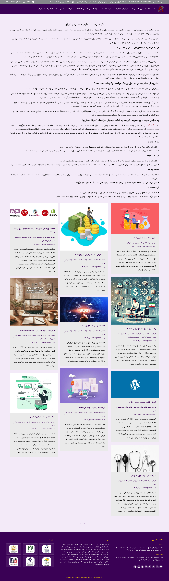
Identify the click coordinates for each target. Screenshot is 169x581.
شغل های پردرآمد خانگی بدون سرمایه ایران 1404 (37, 330)
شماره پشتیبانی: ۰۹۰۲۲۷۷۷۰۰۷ (60, 2)
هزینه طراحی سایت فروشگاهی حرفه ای (91, 407)
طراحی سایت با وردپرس (39, 237)
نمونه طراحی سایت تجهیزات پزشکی (143, 476)
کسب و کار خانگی (45, 339)
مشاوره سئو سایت (133, 337)
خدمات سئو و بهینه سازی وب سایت (92, 326)
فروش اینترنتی (46, 241)
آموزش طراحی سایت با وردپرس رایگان (142, 402)
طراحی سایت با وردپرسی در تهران (137, 243)
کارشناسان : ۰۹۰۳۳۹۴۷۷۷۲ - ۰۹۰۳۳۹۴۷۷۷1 (144, 2)
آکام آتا (151, 125)
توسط (48, 244)
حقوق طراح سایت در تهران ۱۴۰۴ (144, 238)
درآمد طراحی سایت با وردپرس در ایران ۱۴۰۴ (90, 254)
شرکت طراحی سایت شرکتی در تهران (42, 417)
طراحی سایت (51, 237)
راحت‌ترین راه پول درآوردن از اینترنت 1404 (141, 329)
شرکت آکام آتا (82, 577)
